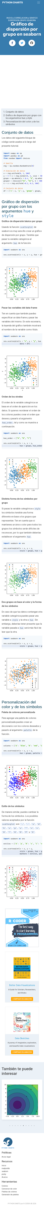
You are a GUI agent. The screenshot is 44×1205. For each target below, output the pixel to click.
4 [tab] (17, 1125)
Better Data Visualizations (22, 985)
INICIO (9, 18)
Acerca (4, 1177)
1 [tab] (9, 1125)
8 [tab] (28, 1125)
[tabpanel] (22, 1100)
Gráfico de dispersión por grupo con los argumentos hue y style (23, 116)
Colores (5, 1186)
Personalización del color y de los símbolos (22, 123)
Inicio (4, 1165)
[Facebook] (12, 43)
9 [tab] (31, 1125)
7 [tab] (25, 1125)
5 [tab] (20, 1125)
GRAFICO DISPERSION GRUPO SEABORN (23, 19)
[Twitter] (22, 43)
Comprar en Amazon (22, 999)
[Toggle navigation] (38, 2)
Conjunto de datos (15, 111)
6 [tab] (23, 1125)
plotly (4, 1174)
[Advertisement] (22, 78)
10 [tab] (33, 1125)
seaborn (5, 1171)
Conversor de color (9, 1189)
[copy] (39, 153)
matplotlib (6, 1168)
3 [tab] (14, 1125)
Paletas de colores (9, 1192)
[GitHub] (31, 43)
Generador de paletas (10, 1195)
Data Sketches (22, 1038)
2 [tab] (12, 1125)
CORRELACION (21, 18)
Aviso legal (6, 1157)
